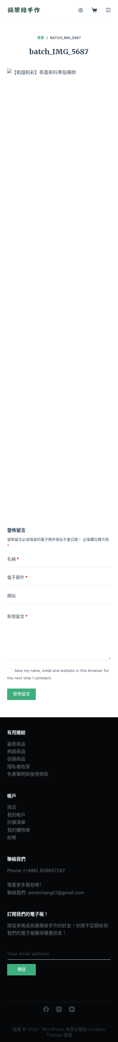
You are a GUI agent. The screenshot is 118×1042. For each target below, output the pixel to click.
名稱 (13, 559)
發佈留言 (21, 694)
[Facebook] (46, 1009)
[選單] (108, 10)
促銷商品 (16, 759)
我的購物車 (18, 830)
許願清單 (16, 822)
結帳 (11, 837)
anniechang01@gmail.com (56, 892)
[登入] (80, 10)
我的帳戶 (16, 815)
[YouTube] (72, 1009)
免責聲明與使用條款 (27, 774)
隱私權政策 (18, 766)
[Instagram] (59, 1009)
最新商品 (16, 744)
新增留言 (17, 616)
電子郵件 (17, 577)
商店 (11, 807)
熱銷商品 (16, 751)
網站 (11, 595)
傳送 (21, 969)
